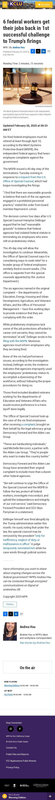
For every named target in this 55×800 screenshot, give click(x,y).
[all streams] (51, 796)
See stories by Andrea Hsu (35, 642)
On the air (27, 667)
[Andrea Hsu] (10, 631)
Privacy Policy (12, 767)
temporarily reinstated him (19, 548)
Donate (45, 4)
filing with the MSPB (15, 341)
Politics (10, 604)
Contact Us (11, 748)
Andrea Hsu (19, 47)
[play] (5, 796)
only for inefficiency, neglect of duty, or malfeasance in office (24, 540)
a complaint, (28, 424)
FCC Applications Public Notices (21, 761)
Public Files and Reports (17, 754)
